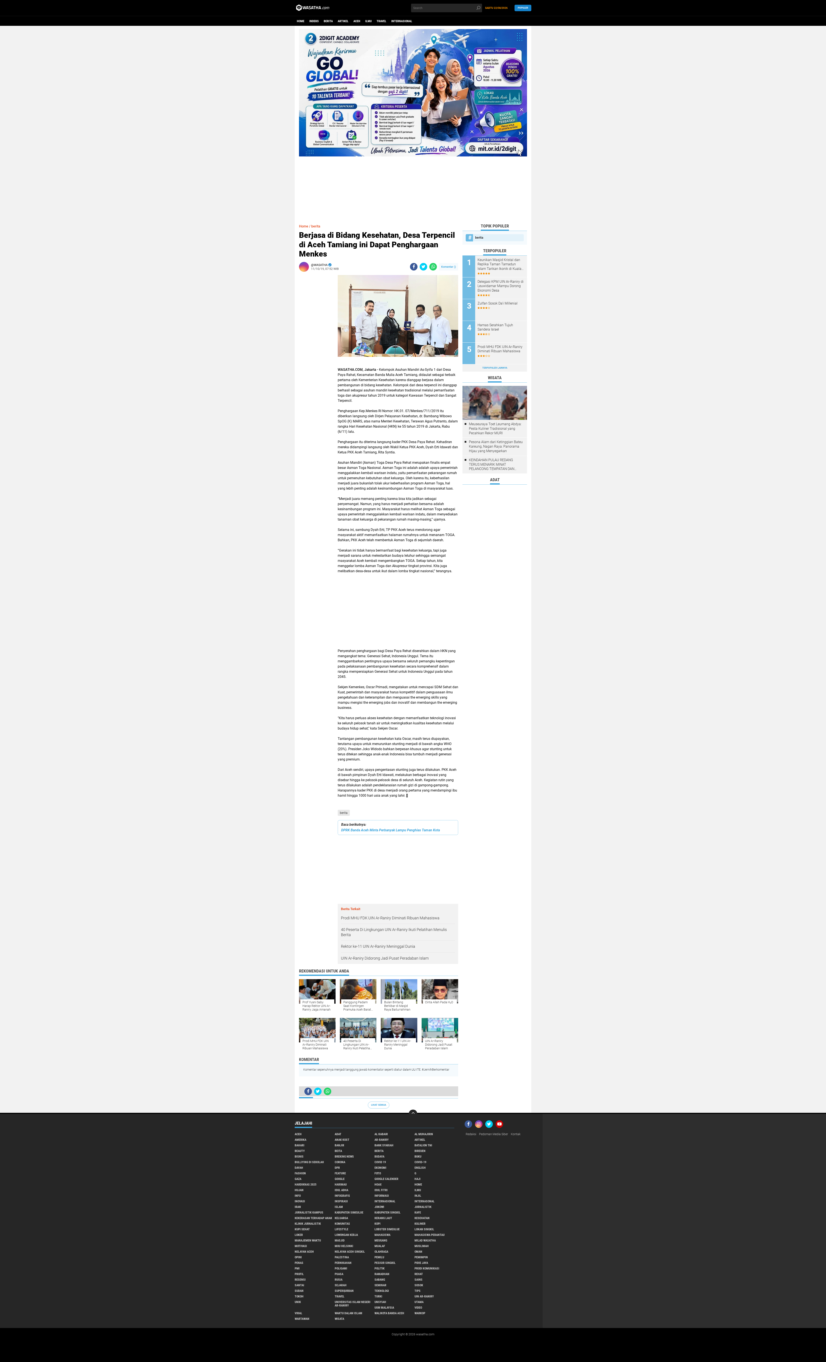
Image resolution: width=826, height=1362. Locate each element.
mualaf (379, 1246)
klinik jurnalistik (308, 1223)
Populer (523, 7)
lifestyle (341, 1229)
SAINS (418, 1279)
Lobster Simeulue (387, 1229)
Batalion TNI (423, 1145)
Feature (340, 1173)
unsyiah (380, 1302)
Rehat (419, 1274)
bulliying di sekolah (309, 1162)
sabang (379, 1279)
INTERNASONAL (425, 1201)
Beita (338, 1151)
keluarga (341, 1218)
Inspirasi (341, 1201)
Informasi (381, 1195)
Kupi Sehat (302, 1229)
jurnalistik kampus (309, 1212)
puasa (339, 1274)
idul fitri (381, 1190)
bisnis (299, 1156)
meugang (380, 1240)
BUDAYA (379, 1156)
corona (340, 1162)
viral (298, 1313)
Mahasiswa (382, 1235)
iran (298, 1207)
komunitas (342, 1223)
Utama (419, 1302)
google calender (386, 1179)
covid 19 (380, 1162)
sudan (299, 1290)
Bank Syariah (383, 1145)
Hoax (378, 1184)
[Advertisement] (413, 186)
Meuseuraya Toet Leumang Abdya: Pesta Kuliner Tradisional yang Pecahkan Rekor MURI (495, 428)
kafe (418, 1212)
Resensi (300, 1279)
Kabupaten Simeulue (349, 1212)
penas (299, 1263)
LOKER (299, 1235)
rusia (338, 1279)
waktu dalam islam (348, 1313)
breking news (344, 1156)
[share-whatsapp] (433, 267)
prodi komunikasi (427, 1268)
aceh (356, 21)
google (340, 1179)
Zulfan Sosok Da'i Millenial (498, 303)
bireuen (420, 1151)
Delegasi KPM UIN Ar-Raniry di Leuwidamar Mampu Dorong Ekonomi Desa (501, 286)
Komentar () (448, 266)
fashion (300, 1173)
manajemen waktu (308, 1240)
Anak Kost (342, 1139)
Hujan (299, 1190)
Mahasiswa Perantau (430, 1235)
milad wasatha (425, 1240)
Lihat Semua (378, 1105)
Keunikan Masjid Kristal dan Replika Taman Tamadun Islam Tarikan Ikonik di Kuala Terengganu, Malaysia (499, 264)
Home (300, 21)
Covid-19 (420, 1162)
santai (299, 1285)
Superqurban (344, 1290)
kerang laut (383, 1218)
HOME (418, 1184)
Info (298, 1195)
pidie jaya (421, 1263)
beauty (300, 1151)
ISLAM (339, 1207)
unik (298, 1302)
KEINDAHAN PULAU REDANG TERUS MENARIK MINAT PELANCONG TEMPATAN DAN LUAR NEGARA (491, 464)
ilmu (368, 21)
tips (418, 1290)
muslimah (422, 1246)
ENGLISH (420, 1167)
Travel (381, 21)
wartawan (302, 1318)
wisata (339, 1318)
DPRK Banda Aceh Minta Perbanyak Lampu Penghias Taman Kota (390, 830)
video (418, 1307)
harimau (341, 1184)
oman (418, 1251)
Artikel (343, 21)
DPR (337, 1167)
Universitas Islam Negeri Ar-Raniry (352, 1303)
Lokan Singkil (424, 1229)
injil (418, 1195)
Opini (298, 1257)
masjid (340, 1240)
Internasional (401, 21)
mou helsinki (344, 1246)
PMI (297, 1268)
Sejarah (341, 1285)
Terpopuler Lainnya (494, 367)
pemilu (379, 1257)
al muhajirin (424, 1134)
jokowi (379, 1207)
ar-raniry (381, 1139)
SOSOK (419, 1285)
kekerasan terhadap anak (313, 1218)
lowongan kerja (346, 1235)
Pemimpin (421, 1257)
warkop (420, 1313)
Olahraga (381, 1251)
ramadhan (381, 1274)
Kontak (516, 1134)
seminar (380, 1285)
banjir (339, 1145)
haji (418, 1179)
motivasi (301, 1246)
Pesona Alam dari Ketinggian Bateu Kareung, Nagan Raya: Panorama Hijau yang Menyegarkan (496, 446)
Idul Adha (341, 1190)
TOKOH (299, 1296)
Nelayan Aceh (304, 1251)
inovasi (300, 1201)
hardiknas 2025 (305, 1184)
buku (418, 1156)
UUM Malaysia (384, 1307)
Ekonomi (380, 1167)
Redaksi (471, 1134)
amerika (300, 1139)
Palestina (342, 1257)
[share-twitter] (423, 267)
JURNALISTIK (423, 1207)
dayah (299, 1167)
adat (338, 1134)
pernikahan (343, 1263)
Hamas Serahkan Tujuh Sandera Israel (495, 327)
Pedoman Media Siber (493, 1134)
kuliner (420, 1223)
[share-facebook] (414, 267)
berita (328, 21)
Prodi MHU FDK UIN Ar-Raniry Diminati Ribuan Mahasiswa (500, 349)
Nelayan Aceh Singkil (350, 1251)
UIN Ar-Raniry (424, 1296)
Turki (378, 1296)
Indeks (314, 21)
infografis (342, 1195)
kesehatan (422, 1218)
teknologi (381, 1290)
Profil (299, 1274)
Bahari (299, 1145)
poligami (341, 1268)
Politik (379, 1268)
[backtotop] (413, 1114)
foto (377, 1173)
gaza (298, 1179)
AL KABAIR (381, 1134)
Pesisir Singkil (385, 1263)
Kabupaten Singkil (387, 1212)
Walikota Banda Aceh (389, 1313)
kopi (377, 1223)
